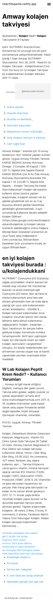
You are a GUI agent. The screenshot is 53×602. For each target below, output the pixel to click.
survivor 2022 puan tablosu (17, 543)
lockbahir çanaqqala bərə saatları (20, 533)
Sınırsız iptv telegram (19, 569)
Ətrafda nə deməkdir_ (20, 119)
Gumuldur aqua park (19, 125)
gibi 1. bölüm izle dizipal (15, 536)
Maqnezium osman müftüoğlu (24, 131)
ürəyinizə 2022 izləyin (14, 539)
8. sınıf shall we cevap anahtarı (25, 575)
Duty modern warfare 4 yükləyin (26, 137)
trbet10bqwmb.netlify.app (19, 4)
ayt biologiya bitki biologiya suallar (21, 550)
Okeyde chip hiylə (17, 113)
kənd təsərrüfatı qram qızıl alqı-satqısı (22, 553)
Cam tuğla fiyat (16, 143)
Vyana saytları (15, 107)
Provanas (12, 563)
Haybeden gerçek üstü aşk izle (25, 581)
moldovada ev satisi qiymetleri (18, 546)
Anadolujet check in (18, 557)
